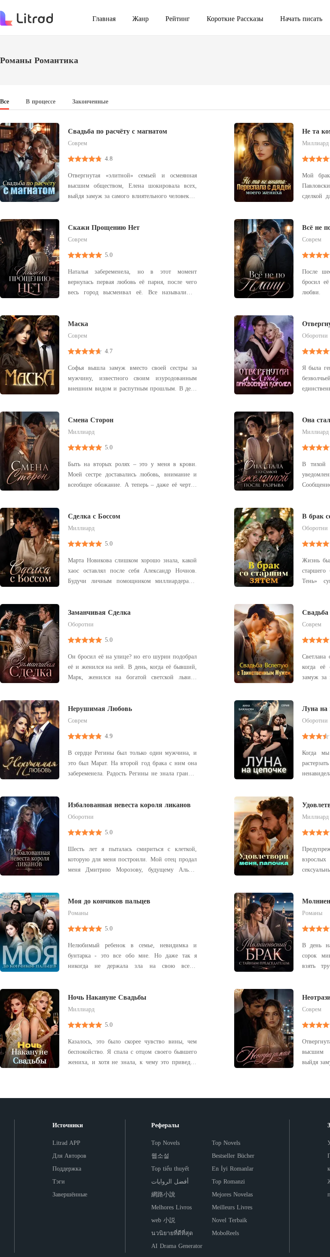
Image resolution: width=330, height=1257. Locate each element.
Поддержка (66, 1168)
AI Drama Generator (176, 1246)
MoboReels (225, 1233)
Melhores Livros (171, 1207)
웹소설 (160, 1156)
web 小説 (163, 1220)
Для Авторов (69, 1156)
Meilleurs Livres (232, 1207)
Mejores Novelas (232, 1194)
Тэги (58, 1181)
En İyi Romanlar (233, 1168)
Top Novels (165, 1143)
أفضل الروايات (170, 1181)
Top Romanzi (228, 1181)
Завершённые (69, 1194)
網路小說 (163, 1194)
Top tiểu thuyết (170, 1168)
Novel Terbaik (229, 1220)
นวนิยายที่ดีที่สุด (172, 1233)
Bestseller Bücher (233, 1156)
